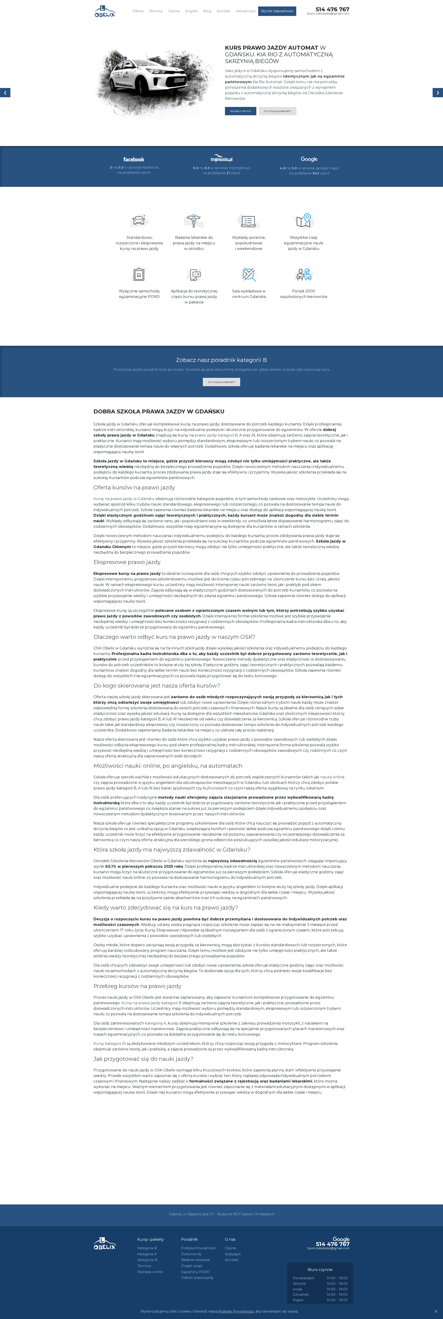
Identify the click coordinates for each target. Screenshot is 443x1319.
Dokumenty (191, 1254)
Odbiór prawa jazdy (197, 1278)
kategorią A (155, 1023)
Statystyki (233, 1254)
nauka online (332, 777)
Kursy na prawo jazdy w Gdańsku (124, 499)
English (191, 11)
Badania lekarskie (195, 1260)
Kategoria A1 (147, 1260)
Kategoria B (147, 1248)
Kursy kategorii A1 (109, 1043)
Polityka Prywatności (198, 1248)
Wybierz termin (240, 111)
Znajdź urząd (191, 1266)
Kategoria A (147, 1254)
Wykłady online (150, 1272)
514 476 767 (332, 9)
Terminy (156, 11)
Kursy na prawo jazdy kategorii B (151, 1003)
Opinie (174, 11)
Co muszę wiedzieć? (277, 111)
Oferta (138, 11)
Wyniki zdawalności (277, 11)
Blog (207, 11)
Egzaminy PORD (195, 1272)
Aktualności (245, 11)
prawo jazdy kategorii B (216, 435)
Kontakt (223, 11)
